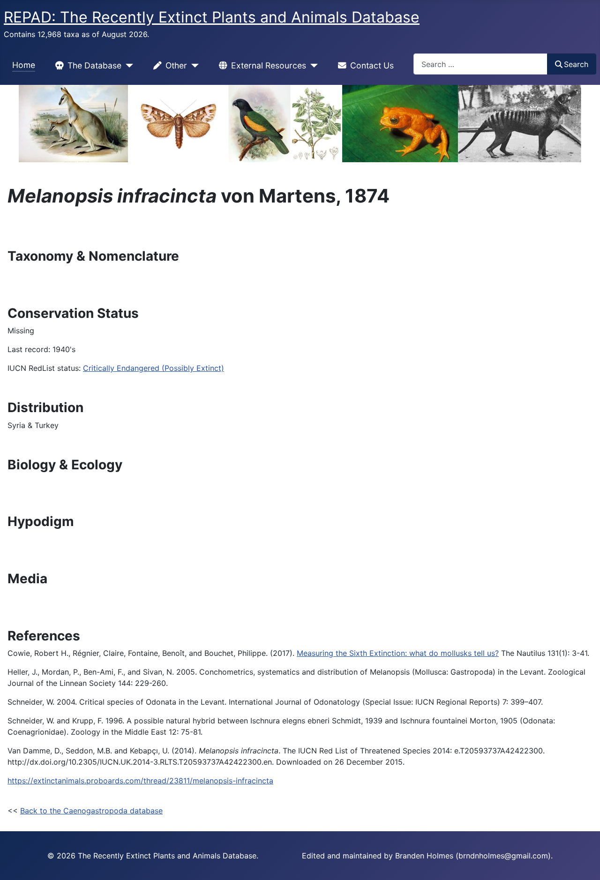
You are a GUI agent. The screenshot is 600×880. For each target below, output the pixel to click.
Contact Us (372, 65)
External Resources (268, 65)
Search (576, 64)
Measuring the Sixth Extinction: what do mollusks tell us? (398, 653)
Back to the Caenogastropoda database (91, 810)
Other (176, 65)
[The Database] (127, 66)
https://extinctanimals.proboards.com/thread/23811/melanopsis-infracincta (140, 780)
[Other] (193, 66)
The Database (94, 65)
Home (23, 65)
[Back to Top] (583, 862)
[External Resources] (312, 66)
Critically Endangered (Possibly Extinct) (153, 368)
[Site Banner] (300, 123)
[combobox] (480, 64)
